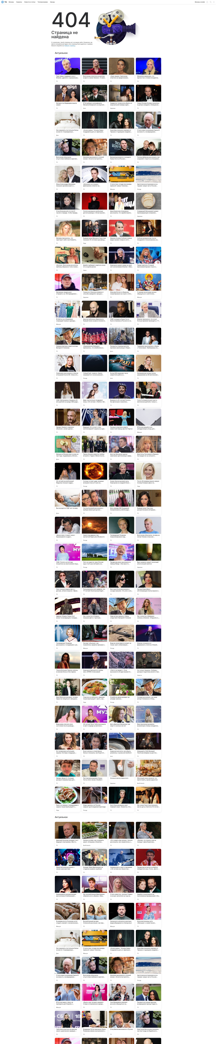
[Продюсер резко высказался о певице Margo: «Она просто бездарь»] (121, 556)
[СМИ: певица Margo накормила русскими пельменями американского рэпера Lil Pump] (148, 880)
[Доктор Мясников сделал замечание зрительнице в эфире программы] (121, 448)
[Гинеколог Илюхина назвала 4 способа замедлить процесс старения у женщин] (94, 286)
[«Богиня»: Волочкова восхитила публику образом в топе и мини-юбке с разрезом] (67, 259)
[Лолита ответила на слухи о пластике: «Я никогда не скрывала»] (67, 826)
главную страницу (69, 45)
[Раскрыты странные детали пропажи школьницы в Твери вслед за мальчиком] (121, 340)
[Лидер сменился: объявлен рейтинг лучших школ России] (121, 880)
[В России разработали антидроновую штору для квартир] (148, 421)
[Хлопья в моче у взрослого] (121, 772)
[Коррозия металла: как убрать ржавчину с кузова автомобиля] (121, 745)
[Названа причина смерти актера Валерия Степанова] (67, 340)
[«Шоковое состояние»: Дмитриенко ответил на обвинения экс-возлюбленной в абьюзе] (94, 178)
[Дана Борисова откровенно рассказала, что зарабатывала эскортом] (121, 205)
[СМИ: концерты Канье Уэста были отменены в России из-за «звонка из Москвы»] (121, 313)
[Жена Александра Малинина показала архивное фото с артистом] (67, 178)
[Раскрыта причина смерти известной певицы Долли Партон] (121, 421)
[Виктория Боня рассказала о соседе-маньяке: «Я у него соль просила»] (121, 583)
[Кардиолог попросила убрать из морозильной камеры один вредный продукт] (121, 97)
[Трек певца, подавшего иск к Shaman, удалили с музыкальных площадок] (67, 70)
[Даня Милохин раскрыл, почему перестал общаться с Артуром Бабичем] (67, 691)
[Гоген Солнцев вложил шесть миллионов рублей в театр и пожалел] (148, 394)
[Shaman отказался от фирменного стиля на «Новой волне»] (148, 637)
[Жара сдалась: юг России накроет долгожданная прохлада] (94, 799)
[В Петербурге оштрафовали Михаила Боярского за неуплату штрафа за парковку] (94, 97)
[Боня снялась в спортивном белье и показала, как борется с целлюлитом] (94, 745)
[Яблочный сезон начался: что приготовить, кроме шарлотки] (148, 772)
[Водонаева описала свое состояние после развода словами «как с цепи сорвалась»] (67, 718)
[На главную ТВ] (5, 2)
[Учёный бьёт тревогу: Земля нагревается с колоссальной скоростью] (94, 367)
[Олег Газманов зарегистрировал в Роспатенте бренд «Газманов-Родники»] (94, 934)
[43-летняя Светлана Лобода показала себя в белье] (67, 853)
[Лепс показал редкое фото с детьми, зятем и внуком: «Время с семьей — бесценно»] (67, 583)
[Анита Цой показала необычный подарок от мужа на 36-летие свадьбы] (121, 934)
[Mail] (2, 2)
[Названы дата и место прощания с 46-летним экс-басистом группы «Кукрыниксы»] (121, 1023)
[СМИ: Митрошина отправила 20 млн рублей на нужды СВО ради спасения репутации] (67, 394)
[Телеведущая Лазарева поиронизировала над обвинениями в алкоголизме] (121, 529)
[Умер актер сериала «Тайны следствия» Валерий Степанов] (121, 610)
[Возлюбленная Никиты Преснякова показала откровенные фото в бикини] (121, 853)
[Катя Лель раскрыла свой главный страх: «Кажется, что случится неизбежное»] (121, 799)
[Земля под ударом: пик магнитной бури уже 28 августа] (94, 529)
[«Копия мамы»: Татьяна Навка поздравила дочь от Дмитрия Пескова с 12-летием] (94, 124)
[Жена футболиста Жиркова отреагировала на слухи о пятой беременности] (121, 286)
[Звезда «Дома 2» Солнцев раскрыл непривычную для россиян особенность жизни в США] (67, 772)
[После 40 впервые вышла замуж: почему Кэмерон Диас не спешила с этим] (148, 475)
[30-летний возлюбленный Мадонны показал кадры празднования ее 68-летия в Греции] (67, 475)
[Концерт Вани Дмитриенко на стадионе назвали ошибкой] (94, 1023)
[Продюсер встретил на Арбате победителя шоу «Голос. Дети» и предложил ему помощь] (148, 1023)
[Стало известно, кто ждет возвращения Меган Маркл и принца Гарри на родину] (94, 853)
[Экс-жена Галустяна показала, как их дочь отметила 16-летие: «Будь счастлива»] (148, 799)
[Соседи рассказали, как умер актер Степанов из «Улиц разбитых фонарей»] (148, 691)
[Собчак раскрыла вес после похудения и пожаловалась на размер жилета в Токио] (148, 232)
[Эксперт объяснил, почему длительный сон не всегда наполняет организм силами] (94, 880)
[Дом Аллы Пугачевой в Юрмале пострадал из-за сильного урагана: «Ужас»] (148, 448)
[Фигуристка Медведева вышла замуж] (67, 97)
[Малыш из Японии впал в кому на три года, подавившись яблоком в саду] (67, 448)
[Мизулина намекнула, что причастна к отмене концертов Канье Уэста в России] (148, 70)
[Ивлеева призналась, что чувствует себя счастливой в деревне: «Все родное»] (67, 232)
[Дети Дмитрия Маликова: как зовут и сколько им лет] (121, 718)
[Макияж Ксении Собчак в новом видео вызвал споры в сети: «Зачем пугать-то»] (121, 232)
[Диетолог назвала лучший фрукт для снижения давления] (148, 826)
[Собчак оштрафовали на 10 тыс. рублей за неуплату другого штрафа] (148, 961)
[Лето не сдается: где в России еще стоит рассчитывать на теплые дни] (94, 556)
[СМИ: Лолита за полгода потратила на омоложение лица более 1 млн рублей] (67, 556)
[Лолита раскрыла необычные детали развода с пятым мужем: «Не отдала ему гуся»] (94, 205)
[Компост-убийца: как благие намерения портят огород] (67, 934)
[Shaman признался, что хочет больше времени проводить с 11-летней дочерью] (148, 313)
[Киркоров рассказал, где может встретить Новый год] (94, 961)
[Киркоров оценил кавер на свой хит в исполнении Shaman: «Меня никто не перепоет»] (121, 259)
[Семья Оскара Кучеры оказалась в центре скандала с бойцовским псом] (148, 97)
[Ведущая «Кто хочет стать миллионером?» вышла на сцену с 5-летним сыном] (94, 421)
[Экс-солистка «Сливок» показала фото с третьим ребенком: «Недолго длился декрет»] (94, 610)
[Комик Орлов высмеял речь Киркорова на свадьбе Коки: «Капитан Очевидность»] (121, 475)
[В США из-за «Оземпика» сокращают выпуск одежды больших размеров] (67, 313)
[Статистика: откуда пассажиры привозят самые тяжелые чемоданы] (121, 178)
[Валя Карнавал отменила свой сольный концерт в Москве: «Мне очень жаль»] (94, 826)
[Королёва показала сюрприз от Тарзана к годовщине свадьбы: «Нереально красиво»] (121, 124)
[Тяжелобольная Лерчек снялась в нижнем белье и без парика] (67, 664)
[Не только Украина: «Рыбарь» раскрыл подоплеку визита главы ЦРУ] (148, 664)
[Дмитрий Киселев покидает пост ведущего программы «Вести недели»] (67, 996)
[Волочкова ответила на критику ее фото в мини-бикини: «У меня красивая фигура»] (94, 70)
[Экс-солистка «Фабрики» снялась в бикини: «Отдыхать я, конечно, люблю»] (148, 610)
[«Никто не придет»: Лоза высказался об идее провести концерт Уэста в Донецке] (121, 664)
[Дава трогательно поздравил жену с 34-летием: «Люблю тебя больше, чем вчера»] (94, 394)
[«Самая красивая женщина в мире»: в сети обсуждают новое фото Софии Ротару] (121, 961)
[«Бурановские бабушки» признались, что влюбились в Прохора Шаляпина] (94, 340)
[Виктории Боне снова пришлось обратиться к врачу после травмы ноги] (148, 907)
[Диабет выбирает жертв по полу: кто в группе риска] (94, 259)
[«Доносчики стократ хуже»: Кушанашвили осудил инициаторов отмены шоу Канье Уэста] (67, 529)
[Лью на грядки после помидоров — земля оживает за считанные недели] (121, 907)
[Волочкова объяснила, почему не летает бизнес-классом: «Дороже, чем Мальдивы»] (148, 529)
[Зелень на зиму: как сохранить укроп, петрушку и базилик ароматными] (94, 996)
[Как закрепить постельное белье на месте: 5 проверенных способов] (67, 124)
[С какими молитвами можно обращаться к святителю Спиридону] (148, 286)
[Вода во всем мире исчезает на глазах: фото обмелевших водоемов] (121, 637)
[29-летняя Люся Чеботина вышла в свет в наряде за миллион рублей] (94, 718)
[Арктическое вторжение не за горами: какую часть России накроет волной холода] (148, 178)
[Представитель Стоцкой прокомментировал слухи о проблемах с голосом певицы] (148, 259)
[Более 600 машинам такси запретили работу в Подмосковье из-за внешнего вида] (121, 367)
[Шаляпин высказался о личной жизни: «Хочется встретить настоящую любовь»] (94, 151)
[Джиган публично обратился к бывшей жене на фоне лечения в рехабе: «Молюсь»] (94, 313)
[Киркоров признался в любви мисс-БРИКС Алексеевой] (94, 664)
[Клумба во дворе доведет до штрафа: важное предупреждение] (121, 691)
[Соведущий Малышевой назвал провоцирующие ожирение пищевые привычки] (148, 205)
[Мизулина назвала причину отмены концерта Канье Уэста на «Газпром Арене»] (67, 880)
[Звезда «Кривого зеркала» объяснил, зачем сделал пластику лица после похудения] (67, 421)
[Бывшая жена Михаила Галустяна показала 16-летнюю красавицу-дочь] (94, 232)
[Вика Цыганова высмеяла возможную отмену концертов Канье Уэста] (148, 718)
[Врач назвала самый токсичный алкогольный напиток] (148, 556)
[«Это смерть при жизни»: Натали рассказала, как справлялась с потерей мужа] (121, 996)
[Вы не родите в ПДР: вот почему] (67, 502)
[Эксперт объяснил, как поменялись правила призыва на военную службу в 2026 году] (94, 637)
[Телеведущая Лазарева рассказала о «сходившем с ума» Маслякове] (67, 637)
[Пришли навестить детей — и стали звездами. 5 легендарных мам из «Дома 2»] (67, 961)
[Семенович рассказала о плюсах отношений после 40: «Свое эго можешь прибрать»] (67, 367)
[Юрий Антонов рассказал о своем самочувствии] (67, 1023)
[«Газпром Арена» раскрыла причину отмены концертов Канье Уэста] (67, 907)
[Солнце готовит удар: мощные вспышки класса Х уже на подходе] (94, 475)
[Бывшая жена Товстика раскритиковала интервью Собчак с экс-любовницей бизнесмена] (148, 502)
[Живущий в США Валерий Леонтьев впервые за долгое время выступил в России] (148, 745)
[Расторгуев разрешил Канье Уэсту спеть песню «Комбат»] (94, 772)
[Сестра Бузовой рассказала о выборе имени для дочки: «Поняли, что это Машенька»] (94, 502)
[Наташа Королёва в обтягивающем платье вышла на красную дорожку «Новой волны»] (148, 583)
